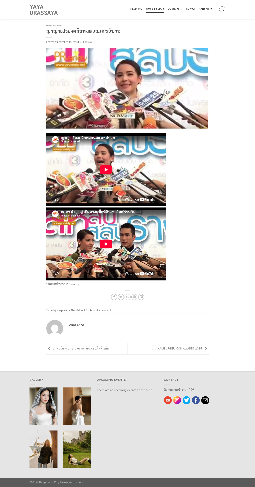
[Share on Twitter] (121, 297)
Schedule (205, 9)
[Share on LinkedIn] (141, 297)
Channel (174, 9)
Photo (190, 9)
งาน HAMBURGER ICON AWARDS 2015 (177, 348)
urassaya (87, 42)
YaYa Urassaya (43, 9)
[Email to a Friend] (128, 297)
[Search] (222, 9)
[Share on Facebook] (114, 297)
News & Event (155, 9)
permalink (106, 310)
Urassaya (136, 9)
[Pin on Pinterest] (134, 297)
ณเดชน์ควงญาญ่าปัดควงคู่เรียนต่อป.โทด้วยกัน (80, 348)
